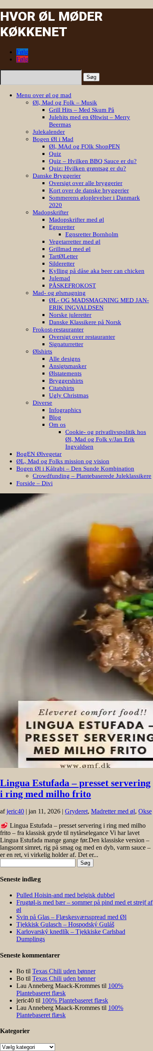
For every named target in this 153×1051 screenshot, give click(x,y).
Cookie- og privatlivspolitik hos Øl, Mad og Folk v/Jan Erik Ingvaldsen (105, 439)
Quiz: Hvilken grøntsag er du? (87, 168)
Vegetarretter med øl (74, 241)
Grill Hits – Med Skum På (81, 110)
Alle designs (64, 358)
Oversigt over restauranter (82, 337)
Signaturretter (66, 344)
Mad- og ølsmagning (59, 293)
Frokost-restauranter (58, 329)
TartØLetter (63, 256)
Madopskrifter (51, 212)
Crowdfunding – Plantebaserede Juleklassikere (92, 476)
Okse (145, 811)
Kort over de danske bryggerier (89, 190)
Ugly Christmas (69, 395)
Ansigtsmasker (67, 366)
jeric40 (15, 811)
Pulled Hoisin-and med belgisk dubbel (65, 895)
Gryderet (76, 811)
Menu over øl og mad (43, 95)
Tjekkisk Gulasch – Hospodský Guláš (65, 924)
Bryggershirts (66, 380)
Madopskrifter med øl (76, 219)
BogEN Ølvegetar (39, 454)
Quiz (55, 153)
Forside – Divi (34, 483)
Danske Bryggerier (57, 175)
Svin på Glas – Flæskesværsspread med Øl (71, 917)
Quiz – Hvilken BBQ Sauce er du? (93, 161)
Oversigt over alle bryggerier (85, 183)
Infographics (65, 410)
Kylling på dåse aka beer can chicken (96, 271)
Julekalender (49, 132)
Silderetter (62, 263)
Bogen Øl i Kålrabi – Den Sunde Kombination (75, 468)
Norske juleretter (70, 315)
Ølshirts (42, 351)
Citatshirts (61, 388)
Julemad (59, 278)
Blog (55, 417)
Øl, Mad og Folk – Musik (65, 102)
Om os (57, 424)
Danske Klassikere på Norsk (85, 322)
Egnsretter (62, 227)
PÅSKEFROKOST (72, 285)
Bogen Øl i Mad (53, 139)
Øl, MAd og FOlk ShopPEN (84, 146)
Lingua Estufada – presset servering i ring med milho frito (75, 788)
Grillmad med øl (70, 249)
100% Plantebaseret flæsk (75, 1000)
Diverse (42, 402)
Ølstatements (65, 373)
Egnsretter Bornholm (91, 234)
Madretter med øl (113, 811)
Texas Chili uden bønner (63, 971)
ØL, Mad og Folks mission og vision (62, 461)
